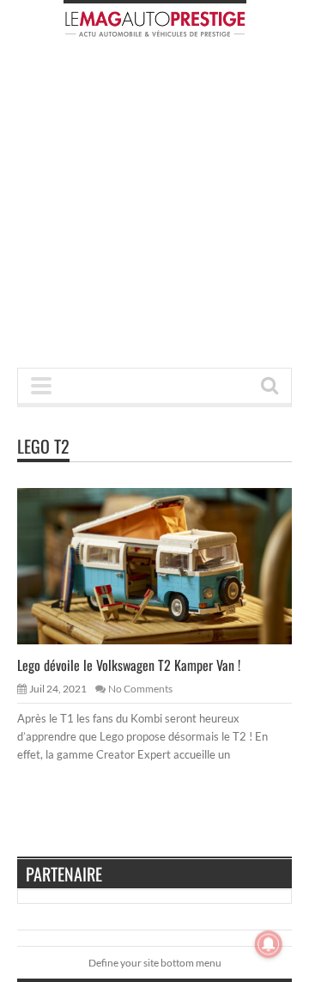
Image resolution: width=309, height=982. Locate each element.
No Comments (140, 688)
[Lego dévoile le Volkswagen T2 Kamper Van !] (168, 565)
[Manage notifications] (268, 944)
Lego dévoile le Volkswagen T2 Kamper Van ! (128, 665)
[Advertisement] (154, 208)
